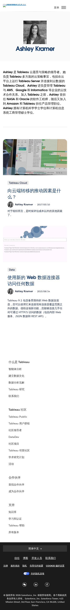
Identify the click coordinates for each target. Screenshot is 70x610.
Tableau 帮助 (16, 525)
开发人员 (37, 558)
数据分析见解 (16, 382)
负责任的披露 (36, 565)
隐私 (24, 565)
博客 (25, 558)
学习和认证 (15, 518)
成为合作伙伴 (16, 491)
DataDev (14, 437)
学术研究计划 (16, 457)
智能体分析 (15, 369)
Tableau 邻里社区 (19, 450)
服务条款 (15, 565)
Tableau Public (18, 416)
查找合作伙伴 (16, 484)
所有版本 (14, 532)
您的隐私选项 (37, 573)
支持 (12, 505)
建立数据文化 (16, 375)
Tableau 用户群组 (19, 423)
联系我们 (14, 396)
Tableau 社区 (18, 410)
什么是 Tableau (19, 362)
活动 (11, 464)
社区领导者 (15, 430)
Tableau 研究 (16, 389)
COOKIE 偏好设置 (55, 565)
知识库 (12, 512)
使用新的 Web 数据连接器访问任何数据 (33, 281)
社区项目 (14, 443)
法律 (5, 565)
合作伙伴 (15, 477)
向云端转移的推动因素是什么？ (34, 194)
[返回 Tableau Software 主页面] (16, 4)
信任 (17, 558)
